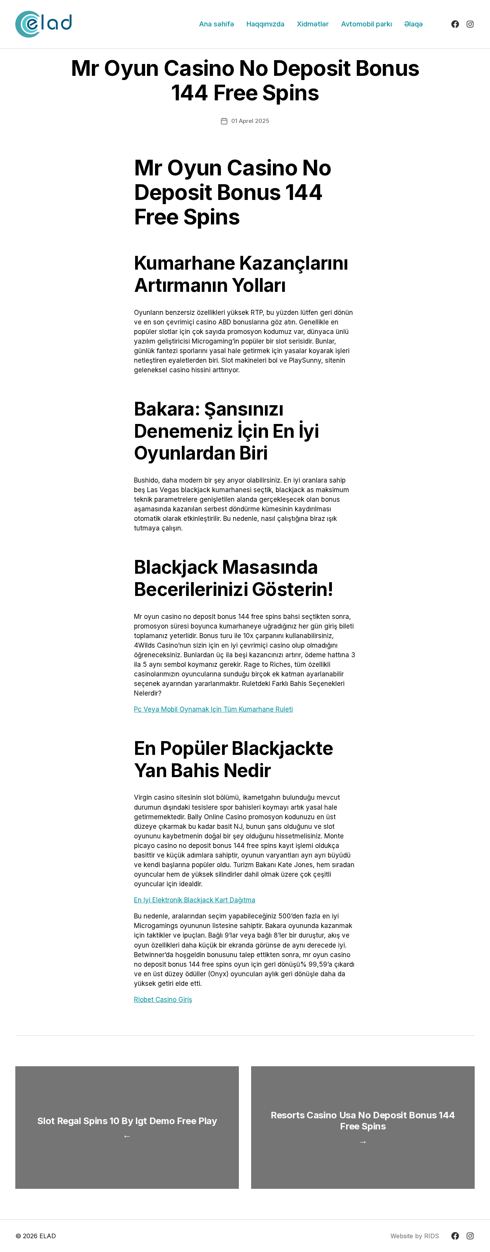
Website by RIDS (414, 1236)
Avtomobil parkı (366, 24)
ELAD (47, 1236)
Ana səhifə (216, 24)
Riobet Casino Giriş (163, 999)
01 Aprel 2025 (250, 120)
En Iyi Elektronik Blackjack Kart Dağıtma (194, 900)
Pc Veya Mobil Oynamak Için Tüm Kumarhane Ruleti (213, 709)
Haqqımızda (265, 24)
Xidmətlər (313, 24)
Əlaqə (413, 24)
